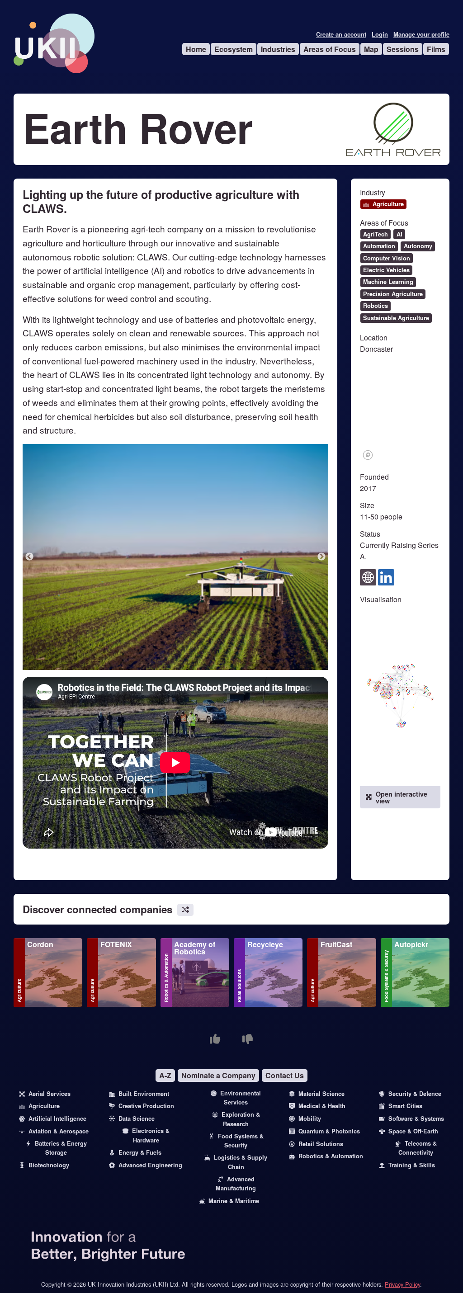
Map (371, 49)
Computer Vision (386, 258)
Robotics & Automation (166, 977)
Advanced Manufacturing (236, 1183)
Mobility (309, 1118)
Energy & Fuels (139, 1152)
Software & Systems (416, 1118)
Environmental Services (240, 1097)
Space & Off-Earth (413, 1131)
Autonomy (418, 246)
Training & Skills (411, 1165)
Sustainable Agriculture (396, 318)
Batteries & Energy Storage (61, 1147)
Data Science (136, 1118)
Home (196, 49)
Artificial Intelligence (57, 1118)
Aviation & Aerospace (58, 1131)
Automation (379, 246)
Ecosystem (233, 49)
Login (380, 34)
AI (399, 234)
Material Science (321, 1094)
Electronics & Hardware (151, 1135)
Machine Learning (388, 282)
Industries (278, 49)
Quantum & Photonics (329, 1131)
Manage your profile (421, 34)
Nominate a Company (218, 1075)
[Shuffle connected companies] (185, 910)
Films (436, 49)
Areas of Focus (329, 49)
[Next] (321, 557)
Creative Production (146, 1106)
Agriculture (388, 204)
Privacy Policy (402, 1284)
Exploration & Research (241, 1119)
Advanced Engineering (150, 1165)
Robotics (375, 306)
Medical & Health (321, 1106)
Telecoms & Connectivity (417, 1147)
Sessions (403, 49)
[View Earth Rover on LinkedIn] (386, 576)
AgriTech (375, 234)
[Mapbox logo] (368, 455)
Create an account (341, 34)
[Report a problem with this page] (248, 1038)
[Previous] (29, 557)
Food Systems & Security (386, 976)
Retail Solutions (239, 985)
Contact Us (284, 1075)
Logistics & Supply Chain (240, 1161)
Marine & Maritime (233, 1201)
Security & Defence (414, 1094)
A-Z (165, 1075)
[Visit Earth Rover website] (368, 576)
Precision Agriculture (393, 294)
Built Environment (143, 1094)
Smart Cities (405, 1106)
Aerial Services (49, 1094)
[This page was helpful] (215, 1038)
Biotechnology (48, 1165)
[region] (400, 412)
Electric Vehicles (386, 270)
